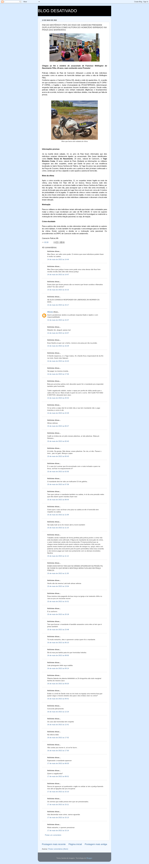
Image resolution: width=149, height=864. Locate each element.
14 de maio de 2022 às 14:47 (58, 274)
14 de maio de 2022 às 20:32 (58, 398)
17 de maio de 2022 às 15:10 (58, 792)
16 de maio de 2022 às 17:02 (58, 737)
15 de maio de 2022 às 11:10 (58, 528)
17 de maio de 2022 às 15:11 (58, 804)
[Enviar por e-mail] (55, 242)
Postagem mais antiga (96, 844)
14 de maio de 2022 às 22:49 (58, 413)
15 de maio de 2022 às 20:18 (58, 614)
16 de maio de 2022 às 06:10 (58, 642)
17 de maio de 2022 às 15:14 (58, 830)
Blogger (89, 858)
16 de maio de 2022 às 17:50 (58, 750)
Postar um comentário (53, 835)
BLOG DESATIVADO (57, 10)
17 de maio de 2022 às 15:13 (58, 817)
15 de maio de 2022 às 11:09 (58, 515)
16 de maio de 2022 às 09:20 (58, 684)
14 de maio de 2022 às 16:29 (58, 346)
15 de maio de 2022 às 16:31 (58, 601)
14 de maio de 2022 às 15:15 (58, 290)
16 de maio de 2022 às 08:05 (58, 655)
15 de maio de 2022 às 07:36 (58, 484)
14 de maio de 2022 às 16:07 (58, 333)
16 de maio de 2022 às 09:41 (58, 699)
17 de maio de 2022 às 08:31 (58, 776)
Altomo (50, 312)
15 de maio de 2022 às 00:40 (58, 441)
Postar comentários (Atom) (58, 849)
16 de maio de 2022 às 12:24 (58, 712)
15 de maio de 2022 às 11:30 (58, 573)
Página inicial (75, 844)
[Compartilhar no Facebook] (61, 242)
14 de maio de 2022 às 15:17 (58, 305)
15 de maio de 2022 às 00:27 (58, 426)
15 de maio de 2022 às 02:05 (58, 471)
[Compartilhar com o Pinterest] (63, 242)
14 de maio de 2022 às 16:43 (58, 361)
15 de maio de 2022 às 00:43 (58, 456)
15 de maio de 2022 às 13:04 (58, 586)
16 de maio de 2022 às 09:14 (58, 668)
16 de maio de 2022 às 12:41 (58, 724)
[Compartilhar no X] (59, 242)
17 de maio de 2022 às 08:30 (58, 763)
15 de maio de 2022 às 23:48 (58, 629)
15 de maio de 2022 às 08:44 (58, 500)
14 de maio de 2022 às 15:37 (58, 320)
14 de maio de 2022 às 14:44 (58, 259)
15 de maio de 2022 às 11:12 (58, 556)
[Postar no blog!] (57, 242)
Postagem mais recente (54, 844)
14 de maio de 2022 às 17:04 (58, 374)
